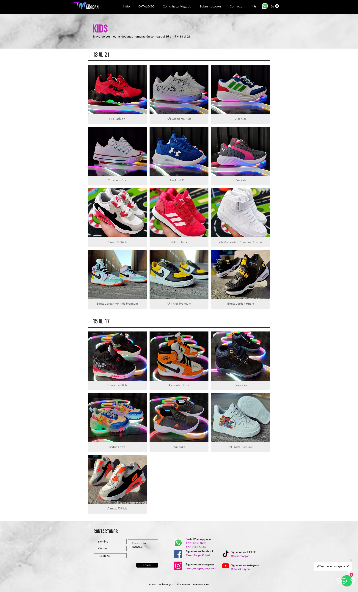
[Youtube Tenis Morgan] (226, 566)
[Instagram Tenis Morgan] (178, 566)
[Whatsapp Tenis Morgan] (178, 543)
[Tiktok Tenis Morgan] (226, 554)
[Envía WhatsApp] (265, 6)
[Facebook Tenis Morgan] (178, 554)
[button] (146, 6)
